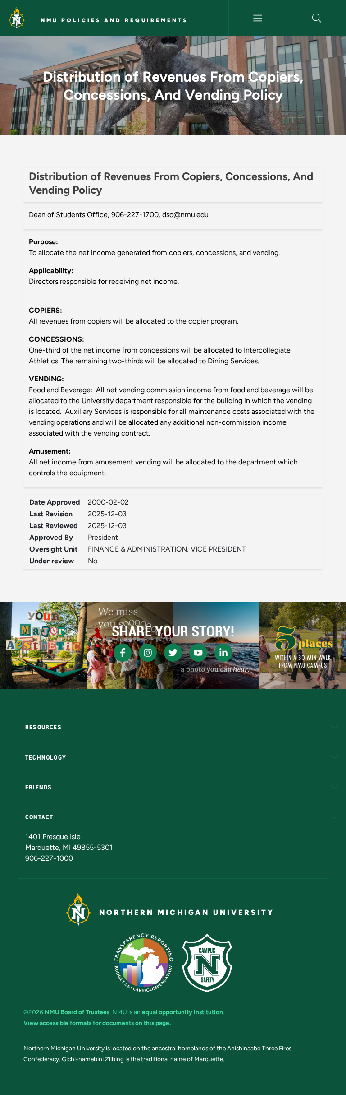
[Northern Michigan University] (16, 18)
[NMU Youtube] (198, 653)
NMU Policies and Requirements (114, 20)
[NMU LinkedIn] (223, 653)
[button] (316, 18)
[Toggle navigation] (257, 18)
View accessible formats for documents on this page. (97, 1022)
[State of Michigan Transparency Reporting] (143, 962)
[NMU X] (173, 653)
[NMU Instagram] (148, 653)
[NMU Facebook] (123, 653)
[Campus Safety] (207, 962)
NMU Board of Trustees (77, 1012)
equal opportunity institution (182, 1012)
